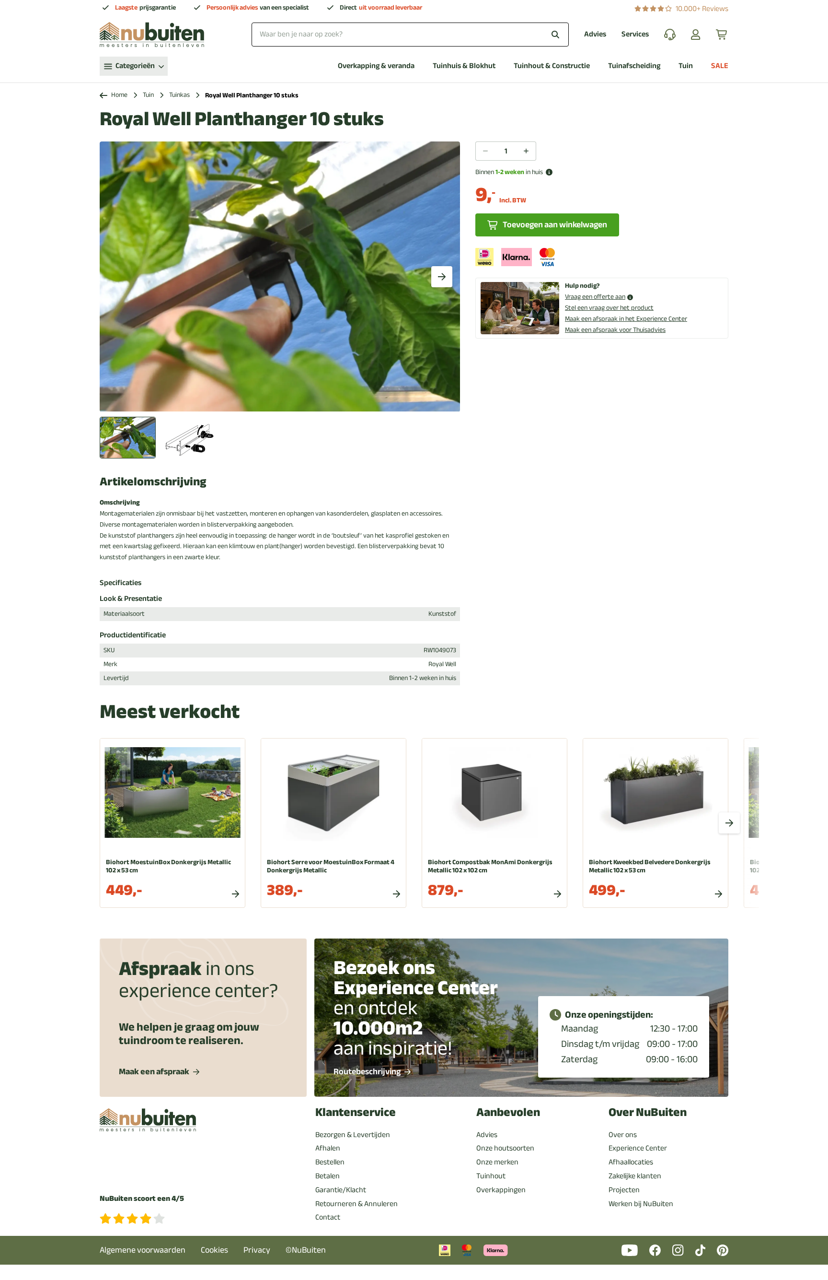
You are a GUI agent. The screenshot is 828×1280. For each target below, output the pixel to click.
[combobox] (410, 34)
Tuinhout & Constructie (552, 65)
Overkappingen (501, 1190)
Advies (595, 34)
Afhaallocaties (631, 1162)
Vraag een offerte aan (595, 297)
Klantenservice (355, 1112)
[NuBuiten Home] (152, 34)
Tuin (685, 65)
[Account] (696, 34)
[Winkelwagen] (722, 34)
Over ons (623, 1134)
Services (635, 34)
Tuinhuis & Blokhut (464, 65)
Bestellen (330, 1162)
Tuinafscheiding (634, 65)
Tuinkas (179, 95)
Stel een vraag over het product (609, 307)
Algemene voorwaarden (142, 1250)
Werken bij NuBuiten (641, 1204)
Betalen (327, 1176)
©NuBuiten (306, 1250)
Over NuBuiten (648, 1112)
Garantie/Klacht (340, 1190)
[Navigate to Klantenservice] (670, 34)
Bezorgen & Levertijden (352, 1134)
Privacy (256, 1250)
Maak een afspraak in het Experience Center (626, 318)
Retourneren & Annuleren (356, 1204)
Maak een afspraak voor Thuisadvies (615, 329)
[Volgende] (441, 276)
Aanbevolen (508, 1112)
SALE (719, 65)
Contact (327, 1217)
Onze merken (497, 1162)
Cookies (214, 1250)
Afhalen (327, 1148)
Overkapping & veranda (376, 65)
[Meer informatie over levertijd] (549, 172)
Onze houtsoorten (505, 1148)
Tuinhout (491, 1176)
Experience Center (638, 1148)
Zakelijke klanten (635, 1176)
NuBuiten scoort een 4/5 (142, 1198)
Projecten (624, 1190)
